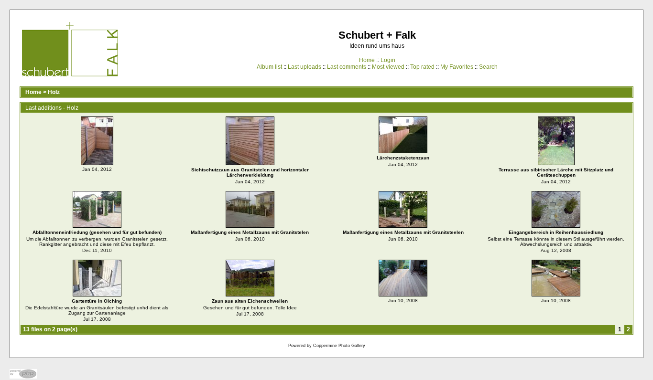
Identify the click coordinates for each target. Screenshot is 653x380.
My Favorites (456, 66)
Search (488, 66)
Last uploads (304, 66)
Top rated (422, 66)
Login (388, 60)
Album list (269, 66)
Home (367, 60)
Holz (54, 92)
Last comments (346, 66)
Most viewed (388, 66)
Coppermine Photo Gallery (339, 345)
